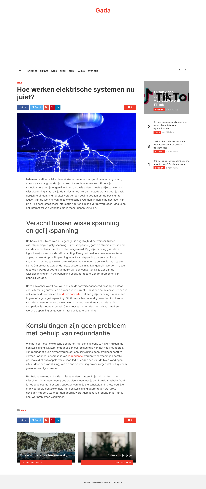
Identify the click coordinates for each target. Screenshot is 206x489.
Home (87, 482)
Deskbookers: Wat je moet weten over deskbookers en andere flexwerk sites (170, 144)
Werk (54, 71)
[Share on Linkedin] (57, 107)
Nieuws (44, 71)
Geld (71, 71)
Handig (81, 71)
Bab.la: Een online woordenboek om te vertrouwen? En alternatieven (171, 162)
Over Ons (93, 71)
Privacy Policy (113, 482)
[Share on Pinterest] (52, 107)
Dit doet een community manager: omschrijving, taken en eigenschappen (170, 125)
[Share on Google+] (46, 107)
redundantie (75, 355)
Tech (63, 71)
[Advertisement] (103, 43)
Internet (32, 71)
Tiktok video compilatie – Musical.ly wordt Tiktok (167, 98)
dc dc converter (71, 294)
